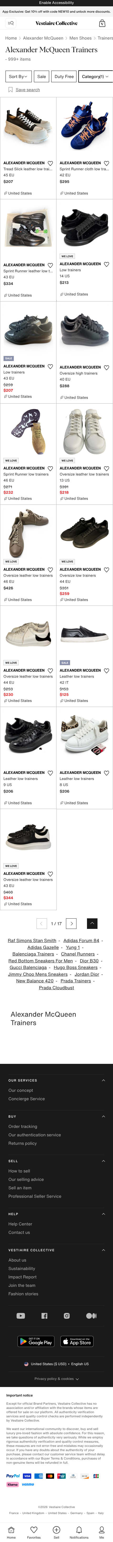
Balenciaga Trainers (33, 954)
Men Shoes (80, 38)
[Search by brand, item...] (10, 23)
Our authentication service (34, 1135)
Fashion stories (23, 1294)
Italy (101, 1513)
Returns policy (22, 1143)
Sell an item (20, 1188)
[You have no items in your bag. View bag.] (102, 23)
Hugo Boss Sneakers (75, 967)
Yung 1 (73, 947)
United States (57, 1513)
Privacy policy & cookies (54, 1378)
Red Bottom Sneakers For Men (40, 961)
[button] (102, 23)
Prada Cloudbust (56, 988)
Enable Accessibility (56, 3)
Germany (76, 1513)
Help (13, 1214)
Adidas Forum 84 (81, 940)
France (14, 1513)
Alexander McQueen (43, 38)
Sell (13, 1161)
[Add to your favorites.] (50, 163)
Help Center (20, 1224)
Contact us (19, 1232)
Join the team (21, 1285)
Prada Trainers (76, 981)
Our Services (22, 1080)
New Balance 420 (34, 981)
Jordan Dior (87, 974)
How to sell (19, 1171)
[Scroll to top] (92, 923)
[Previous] (42, 923)
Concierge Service (26, 1098)
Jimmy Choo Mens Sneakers (38, 974)
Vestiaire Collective (31, 1250)
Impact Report (22, 1277)
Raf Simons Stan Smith (32, 940)
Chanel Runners (78, 954)
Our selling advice (26, 1179)
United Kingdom (33, 1513)
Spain (90, 1513)
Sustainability (21, 1268)
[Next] (71, 923)
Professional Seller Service (34, 1196)
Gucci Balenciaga (28, 967)
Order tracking (22, 1126)
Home (11, 38)
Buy (12, 1116)
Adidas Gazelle (43, 947)
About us (17, 1260)
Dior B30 (89, 961)
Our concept (20, 1090)
